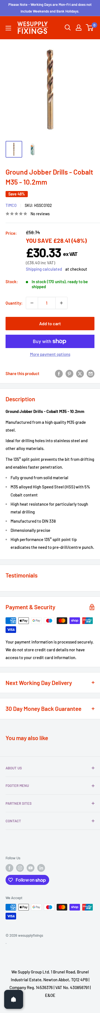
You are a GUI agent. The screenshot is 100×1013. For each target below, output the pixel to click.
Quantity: (14, 302)
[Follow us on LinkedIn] (41, 868)
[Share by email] (90, 373)
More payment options (50, 354)
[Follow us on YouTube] (30, 868)
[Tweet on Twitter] (80, 373)
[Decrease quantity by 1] (32, 303)
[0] (89, 27)
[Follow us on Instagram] (20, 868)
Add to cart (50, 323)
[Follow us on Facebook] (9, 868)
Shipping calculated (44, 268)
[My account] (78, 28)
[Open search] (68, 28)
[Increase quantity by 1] (61, 303)
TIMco (11, 205)
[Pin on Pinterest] (69, 373)
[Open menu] (8, 28)
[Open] (13, 999)
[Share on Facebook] (59, 373)
